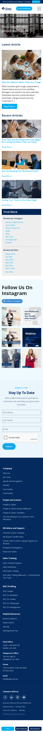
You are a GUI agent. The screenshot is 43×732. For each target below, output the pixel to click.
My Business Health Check (13, 537)
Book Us (36, 2)
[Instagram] (17, 697)
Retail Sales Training (10, 571)
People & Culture (9, 504)
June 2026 (9, 260)
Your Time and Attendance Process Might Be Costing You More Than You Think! (21, 140)
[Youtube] (24, 697)
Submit (9, 446)
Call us (8, 729)
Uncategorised (11, 239)
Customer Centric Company (13, 533)
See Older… (9, 272)
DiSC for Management (11, 607)
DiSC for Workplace (10, 595)
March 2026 (10, 268)
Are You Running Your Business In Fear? (20, 171)
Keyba (7, 231)
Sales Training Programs (12, 563)
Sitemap (6, 627)
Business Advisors (10, 618)
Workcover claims (10, 551)
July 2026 (8, 257)
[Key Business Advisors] (6, 8)
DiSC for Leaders (9, 599)
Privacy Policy (20, 707)
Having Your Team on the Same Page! (19, 200)
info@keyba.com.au (10, 679)
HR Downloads (35, 729)
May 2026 (9, 262)
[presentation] (20, 437)
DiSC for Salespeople (11, 603)
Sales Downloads (21, 729)
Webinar (8, 242)
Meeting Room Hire (10, 631)
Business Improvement (14, 222)
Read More (9, 106)
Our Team (7, 477)
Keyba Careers (8, 622)
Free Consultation (24, 8)
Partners (6, 485)
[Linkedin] (11, 697)
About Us (6, 473)
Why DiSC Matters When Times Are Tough (21, 82)
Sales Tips (9, 237)
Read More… (7, 147)
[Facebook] (5, 697)
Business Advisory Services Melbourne (17, 703)
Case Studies (10, 225)
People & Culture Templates (14, 513)
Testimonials (8, 493)
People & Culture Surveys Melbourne (17, 508)
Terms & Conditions (10, 710)
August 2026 (10, 254)
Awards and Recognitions (12, 481)
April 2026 (9, 265)
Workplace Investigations (12, 547)
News (7, 234)
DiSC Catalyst (8, 591)
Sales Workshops (9, 567)
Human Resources (12, 228)
